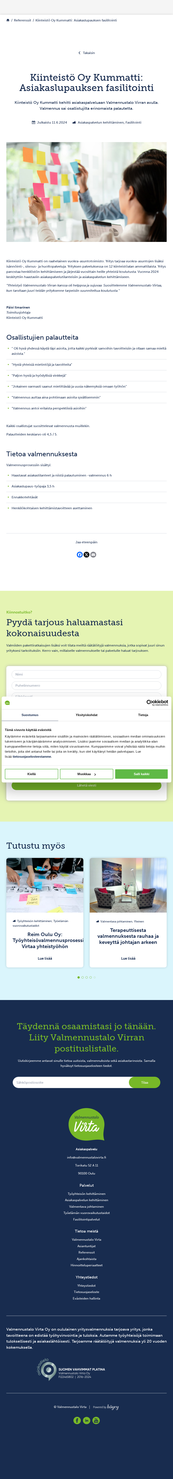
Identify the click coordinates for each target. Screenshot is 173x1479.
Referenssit (86, 1252)
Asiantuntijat (86, 1246)
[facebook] (77, 1420)
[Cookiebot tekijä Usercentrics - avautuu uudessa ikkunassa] (149, 703)
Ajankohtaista (86, 1259)
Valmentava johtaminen (86, 1207)
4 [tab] (90, 977)
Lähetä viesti (86, 785)
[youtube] (96, 1420)
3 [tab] (86, 977)
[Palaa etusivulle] (7, 20)
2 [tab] (82, 977)
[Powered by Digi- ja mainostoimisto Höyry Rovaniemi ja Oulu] (106, 1406)
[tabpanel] (65, 913)
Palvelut (87, 1185)
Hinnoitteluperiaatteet (87, 1265)
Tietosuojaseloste (86, 1292)
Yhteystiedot (86, 1286)
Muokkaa (84, 774)
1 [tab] (78, 977)
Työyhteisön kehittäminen (86, 1194)
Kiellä (31, 774)
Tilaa (144, 1083)
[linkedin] (86, 1420)
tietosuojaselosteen (88, 1066)
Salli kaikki (141, 774)
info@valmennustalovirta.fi (86, 1157)
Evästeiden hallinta (86, 1298)
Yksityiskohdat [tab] (86, 715)
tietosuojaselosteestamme (32, 756)
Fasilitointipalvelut (86, 1219)
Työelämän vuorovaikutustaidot (87, 1213)
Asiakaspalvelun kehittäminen (86, 1200)
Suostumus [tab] (30, 715)
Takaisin (89, 53)
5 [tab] (95, 977)
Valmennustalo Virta (86, 1240)
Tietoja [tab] (143, 715)
